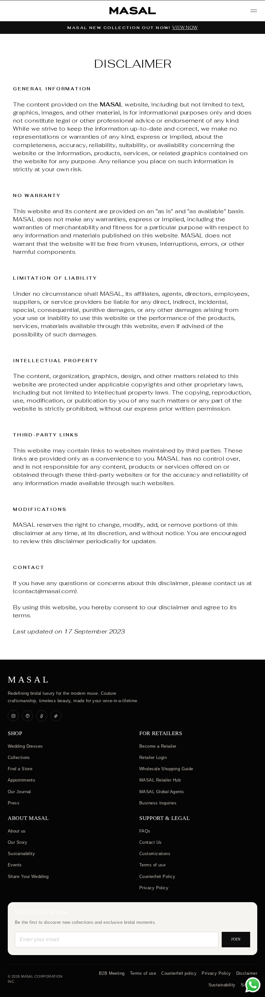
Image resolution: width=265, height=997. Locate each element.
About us (17, 831)
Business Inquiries (157, 803)
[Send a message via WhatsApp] (253, 985)
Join (236, 939)
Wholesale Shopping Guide (166, 768)
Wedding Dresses (25, 746)
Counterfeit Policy (157, 876)
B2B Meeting (112, 973)
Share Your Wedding (28, 876)
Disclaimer (247, 973)
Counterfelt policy (178, 973)
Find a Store (20, 768)
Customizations (154, 853)
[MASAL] (132, 10)
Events (15, 864)
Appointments (21, 780)
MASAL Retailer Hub (160, 780)
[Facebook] (41, 715)
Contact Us (150, 842)
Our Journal (19, 791)
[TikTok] (55, 715)
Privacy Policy (153, 887)
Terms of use (152, 864)
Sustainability (21, 853)
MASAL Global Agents (161, 791)
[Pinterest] (27, 715)
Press (13, 803)
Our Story (17, 842)
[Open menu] (254, 11)
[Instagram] (13, 715)
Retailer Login (153, 757)
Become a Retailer (157, 746)
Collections (19, 757)
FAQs (145, 831)
